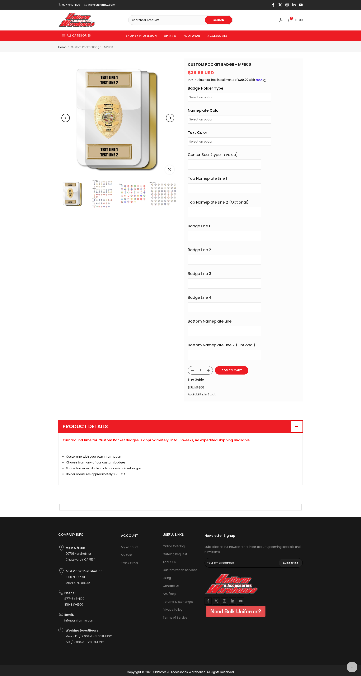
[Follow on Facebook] (273, 4)
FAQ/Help (169, 594)
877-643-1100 (71, 5)
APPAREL (170, 36)
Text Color (197, 132)
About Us (169, 562)
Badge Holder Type (205, 88)
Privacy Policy (172, 610)
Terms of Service (175, 617)
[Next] (170, 118)
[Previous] (65, 118)
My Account (130, 547)
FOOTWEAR (191, 36)
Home (62, 47)
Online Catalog (174, 546)
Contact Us (171, 586)
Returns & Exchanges (178, 602)
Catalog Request (175, 554)
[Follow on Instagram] (287, 4)
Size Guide (196, 379)
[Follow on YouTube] (301, 4)
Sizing (167, 578)
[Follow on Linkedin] (294, 4)
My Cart (126, 555)
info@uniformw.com (101, 5)
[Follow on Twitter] (280, 4)
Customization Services (180, 570)
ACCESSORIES (217, 36)
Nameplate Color (204, 110)
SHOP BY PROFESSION (141, 36)
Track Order (129, 563)
